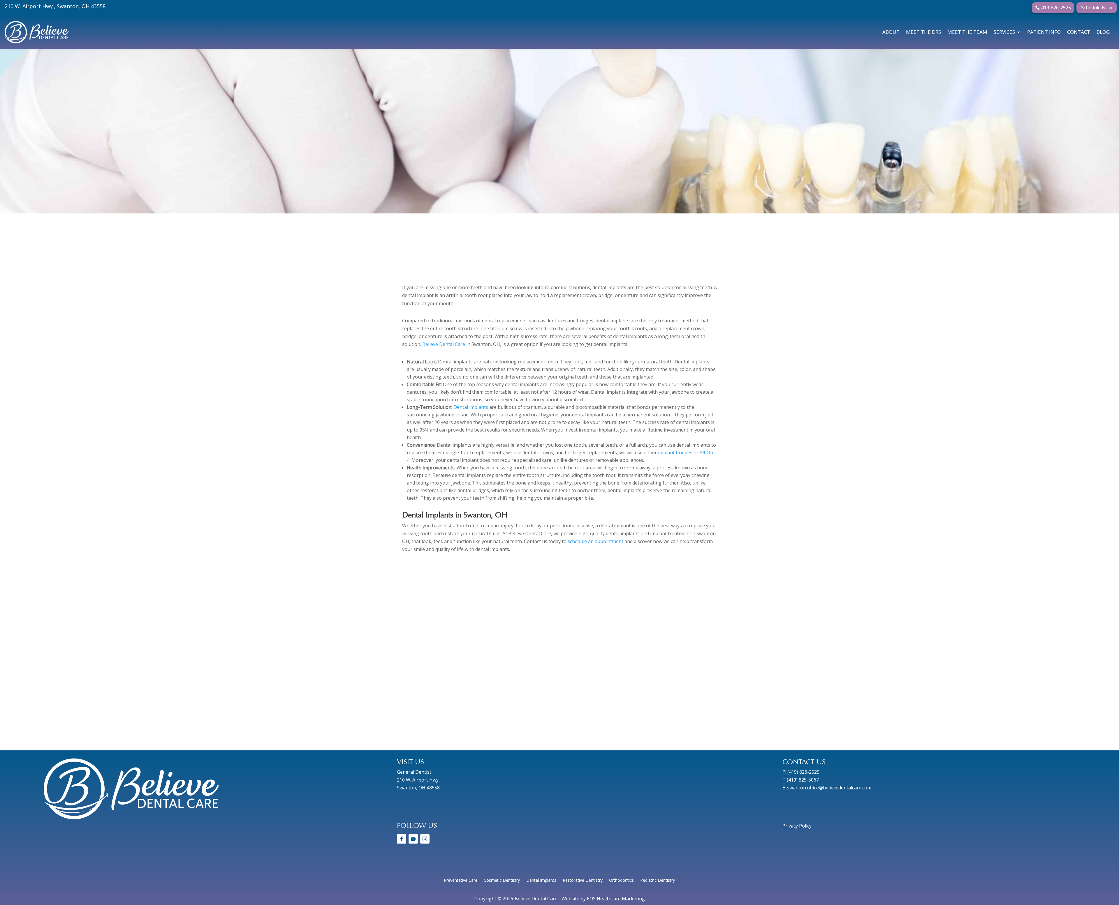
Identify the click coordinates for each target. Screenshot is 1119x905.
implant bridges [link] (675, 452)
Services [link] (1004, 32)
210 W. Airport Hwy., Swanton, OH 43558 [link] (55, 6)
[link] (37, 32)
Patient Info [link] (1044, 32)
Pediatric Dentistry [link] (657, 880)
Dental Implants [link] (541, 880)
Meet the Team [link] (967, 32)
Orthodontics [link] (621, 880)
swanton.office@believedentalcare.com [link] (829, 787)
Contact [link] (1078, 32)
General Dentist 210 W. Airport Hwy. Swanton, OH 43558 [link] (418, 780)
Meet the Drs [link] (923, 32)
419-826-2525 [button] (1056, 7)
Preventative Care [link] (460, 880)
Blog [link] (1103, 32)
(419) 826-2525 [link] (803, 772)
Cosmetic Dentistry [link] (502, 880)
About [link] (891, 32)
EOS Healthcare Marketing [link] (616, 898)
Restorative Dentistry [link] (583, 880)
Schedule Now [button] (1096, 7)
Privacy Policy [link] (797, 826)
